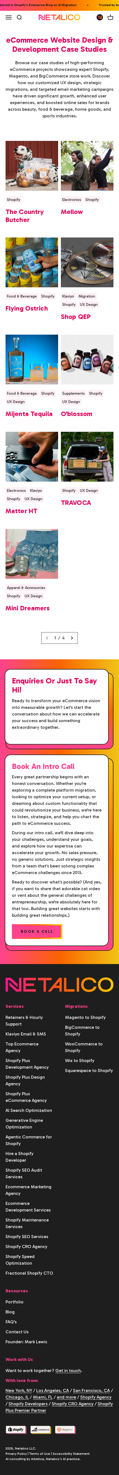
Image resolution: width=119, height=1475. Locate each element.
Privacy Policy (16, 1454)
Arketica (37, 1459)
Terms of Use (39, 1454)
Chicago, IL (17, 1397)
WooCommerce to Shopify (84, 1047)
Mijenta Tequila (29, 414)
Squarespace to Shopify (89, 1070)
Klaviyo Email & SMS (26, 1034)
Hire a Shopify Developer (19, 1157)
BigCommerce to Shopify (82, 1031)
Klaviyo (68, 296)
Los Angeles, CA (52, 1390)
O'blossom (76, 414)
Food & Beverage (22, 296)
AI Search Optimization (29, 1110)
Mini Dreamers (28, 608)
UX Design (89, 304)
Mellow (72, 212)
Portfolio (15, 1301)
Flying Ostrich (27, 308)
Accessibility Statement (71, 1454)
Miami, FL (43, 1397)
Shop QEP (76, 316)
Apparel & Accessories (26, 587)
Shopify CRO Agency (26, 1246)
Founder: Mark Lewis (26, 1341)
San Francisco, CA (91, 1390)
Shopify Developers (28, 1403)
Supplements (73, 393)
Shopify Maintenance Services (27, 1223)
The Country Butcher (25, 216)
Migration (87, 296)
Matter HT (21, 511)
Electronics (71, 199)
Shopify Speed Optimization (20, 1260)
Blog (10, 1311)
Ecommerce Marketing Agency (28, 1190)
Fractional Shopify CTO (29, 1273)
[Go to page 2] (71, 638)
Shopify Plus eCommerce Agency (26, 1097)
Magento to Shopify (85, 1017)
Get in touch (68, 1370)
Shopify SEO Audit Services (24, 1173)
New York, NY (19, 1390)
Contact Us (17, 1331)
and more (66, 1397)
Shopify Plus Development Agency (27, 1064)
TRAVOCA (76, 502)
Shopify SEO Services (27, 1236)
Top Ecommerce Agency (22, 1047)
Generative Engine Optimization (24, 1124)
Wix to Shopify (79, 1060)
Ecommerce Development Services (28, 1207)
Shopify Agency (96, 1397)
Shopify (13, 199)
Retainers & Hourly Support (24, 1021)
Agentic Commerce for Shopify (29, 1140)
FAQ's (11, 1321)
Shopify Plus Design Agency (25, 1080)
